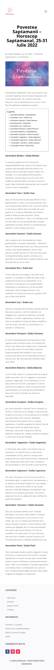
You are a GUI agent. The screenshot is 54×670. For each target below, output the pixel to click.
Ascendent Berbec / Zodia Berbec (23, 115)
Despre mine (12, 606)
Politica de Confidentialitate (17, 629)
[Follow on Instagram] (13, 651)
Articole (10, 602)
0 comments (23, 57)
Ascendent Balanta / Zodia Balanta (23, 131)
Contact (10, 610)
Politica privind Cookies (15, 633)
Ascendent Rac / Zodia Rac (20, 123)
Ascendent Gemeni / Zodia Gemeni (23, 120)
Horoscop (11, 598)
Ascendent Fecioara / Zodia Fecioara (24, 128)
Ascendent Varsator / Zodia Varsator (25, 143)
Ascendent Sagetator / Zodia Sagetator (25, 137)
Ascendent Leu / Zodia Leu (20, 126)
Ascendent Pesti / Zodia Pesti (22, 145)
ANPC (7, 637)
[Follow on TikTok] (18, 651)
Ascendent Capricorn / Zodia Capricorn (26, 140)
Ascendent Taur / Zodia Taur (21, 117)
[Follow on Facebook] (7, 651)
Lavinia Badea (14, 54)
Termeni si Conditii (13, 625)
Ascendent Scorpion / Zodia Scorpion (24, 134)
